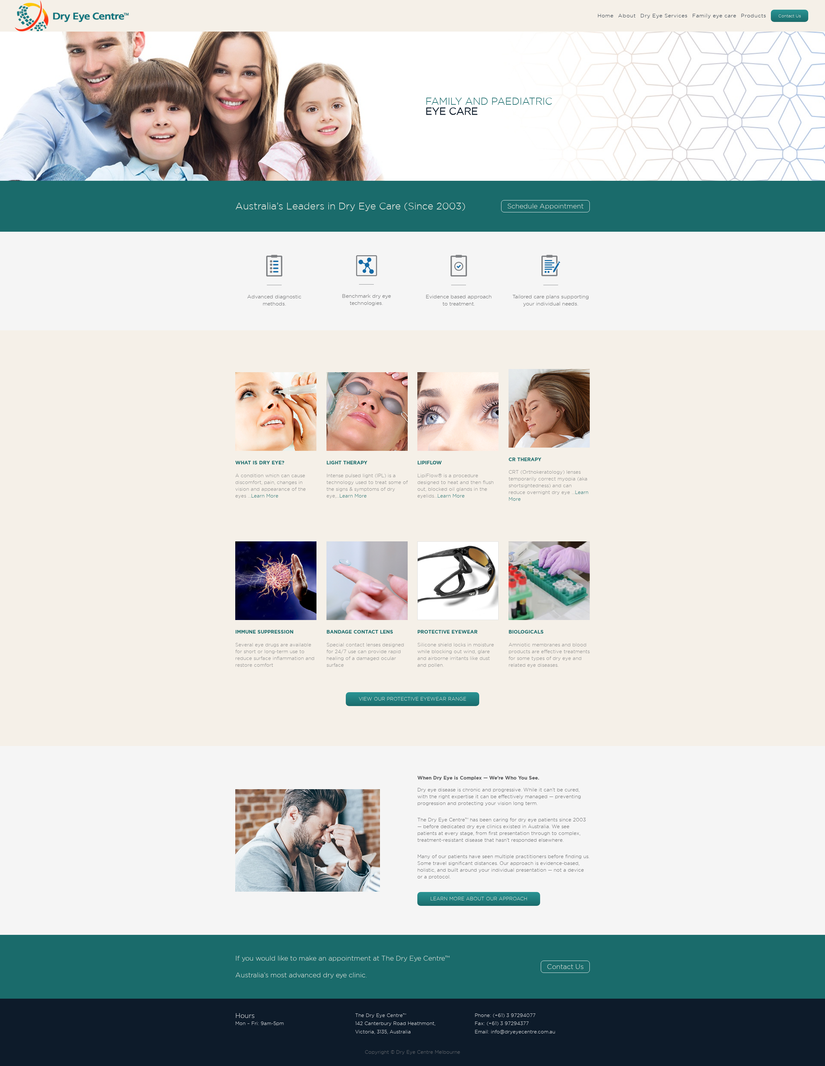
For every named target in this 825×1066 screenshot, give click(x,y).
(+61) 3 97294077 (514, 1015)
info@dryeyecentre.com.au (523, 1031)
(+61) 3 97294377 (508, 1023)
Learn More (264, 496)
